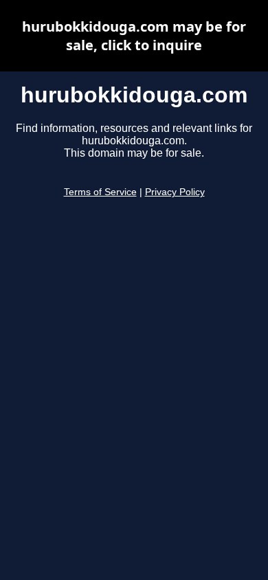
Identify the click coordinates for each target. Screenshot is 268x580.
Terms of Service (100, 192)
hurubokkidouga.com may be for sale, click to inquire (134, 35)
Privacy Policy (175, 192)
